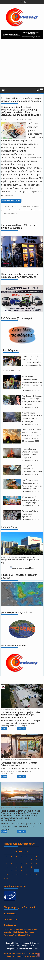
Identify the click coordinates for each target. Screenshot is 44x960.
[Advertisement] (22, 64)
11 (11, 867)
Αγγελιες (4, 728)
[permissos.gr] (3, 90)
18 (11, 870)
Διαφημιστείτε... (11, 919)
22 (31, 870)
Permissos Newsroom (26, 119)
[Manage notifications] (38, 955)
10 (6, 867)
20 (21, 870)
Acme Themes (31, 956)
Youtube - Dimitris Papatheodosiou (19, 932)
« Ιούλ (6, 878)
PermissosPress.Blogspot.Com (17, 935)
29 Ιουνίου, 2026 (8, 808)
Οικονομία (6, 206)
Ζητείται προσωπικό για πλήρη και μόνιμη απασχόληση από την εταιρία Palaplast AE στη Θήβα (20, 560)
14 (26, 867)
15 (31, 867)
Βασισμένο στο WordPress (15, 953)
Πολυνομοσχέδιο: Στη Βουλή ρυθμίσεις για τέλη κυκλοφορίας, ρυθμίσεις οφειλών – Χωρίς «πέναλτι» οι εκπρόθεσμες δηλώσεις (21, 111)
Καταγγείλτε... (10, 913)
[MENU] (41, 90)
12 (16, 867)
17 (6, 870)
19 (16, 870)
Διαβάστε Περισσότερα (11, 200)
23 (36, 870)
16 (36, 867)
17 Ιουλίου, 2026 (8, 709)
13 (21, 867)
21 (26, 870)
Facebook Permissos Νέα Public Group (20, 929)
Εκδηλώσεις (21, 728)
